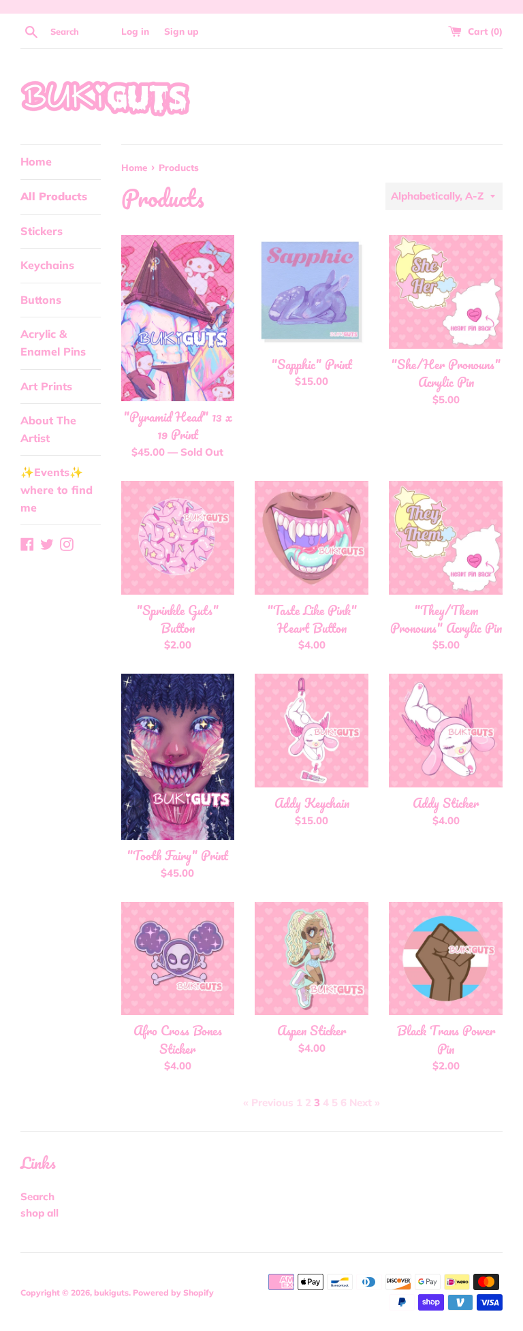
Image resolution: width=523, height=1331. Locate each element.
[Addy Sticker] (446, 730)
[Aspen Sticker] (311, 959)
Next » (364, 1102)
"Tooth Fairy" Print (177, 855)
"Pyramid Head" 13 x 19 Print (177, 425)
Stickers (41, 231)
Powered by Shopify (173, 1292)
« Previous (268, 1102)
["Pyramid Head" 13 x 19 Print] (178, 318)
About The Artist (48, 429)
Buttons (40, 300)
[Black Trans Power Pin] (446, 959)
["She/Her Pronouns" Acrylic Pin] (446, 292)
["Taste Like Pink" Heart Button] (311, 538)
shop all (39, 1212)
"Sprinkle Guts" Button (177, 619)
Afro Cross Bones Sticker (177, 1039)
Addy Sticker (446, 803)
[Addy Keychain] (311, 730)
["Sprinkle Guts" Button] (178, 538)
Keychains (47, 265)
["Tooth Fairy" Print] (178, 757)
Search (37, 1196)
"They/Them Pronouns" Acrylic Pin (446, 619)
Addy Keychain (311, 803)
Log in (135, 31)
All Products (53, 196)
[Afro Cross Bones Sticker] (178, 959)
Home (36, 161)
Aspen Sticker (311, 1030)
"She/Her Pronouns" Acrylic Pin (446, 373)
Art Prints (46, 386)
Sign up (181, 31)
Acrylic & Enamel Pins (53, 342)
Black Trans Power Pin (446, 1039)
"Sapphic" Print (311, 364)
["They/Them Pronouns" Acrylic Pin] (446, 538)
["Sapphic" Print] (311, 292)
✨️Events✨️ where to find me (56, 489)
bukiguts (111, 1292)
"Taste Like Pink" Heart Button (312, 619)
